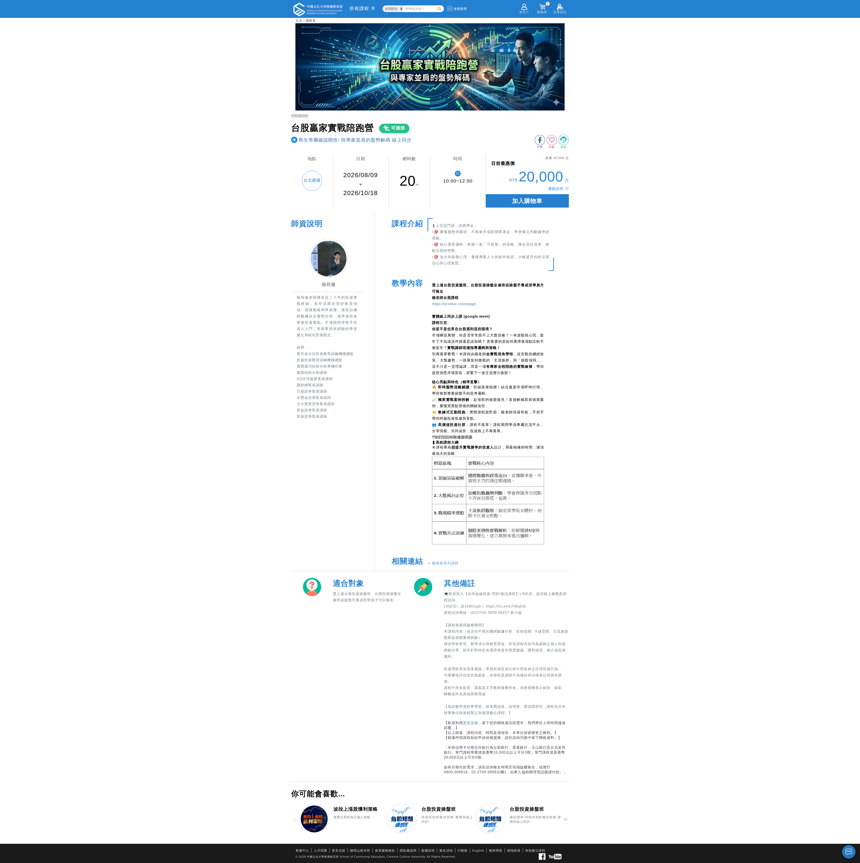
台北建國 (311, 180)
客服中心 (302, 850)
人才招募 (320, 850)
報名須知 (446, 850)
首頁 (299, 20)
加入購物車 (527, 201)
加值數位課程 (535, 850)
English (478, 850)
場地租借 (513, 850)
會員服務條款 (385, 850)
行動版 (463, 850)
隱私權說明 (408, 850)
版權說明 (428, 850)
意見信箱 (470, 723)
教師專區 (495, 850)
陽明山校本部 (360, 850)
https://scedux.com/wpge (454, 304)
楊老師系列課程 (445, 563)
